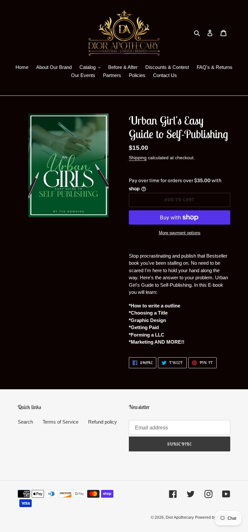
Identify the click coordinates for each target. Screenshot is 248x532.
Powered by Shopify (212, 517)
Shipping (138, 157)
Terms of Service (60, 422)
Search (25, 422)
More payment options (180, 232)
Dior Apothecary (180, 517)
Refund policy (102, 422)
